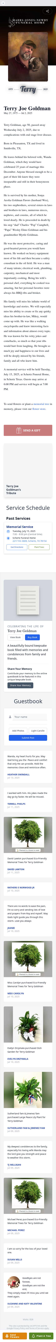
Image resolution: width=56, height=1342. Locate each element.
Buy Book (32, 637)
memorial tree (41, 404)
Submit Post (28, 737)
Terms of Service (36, 1328)
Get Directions (17, 547)
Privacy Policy (19, 1328)
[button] (28, 835)
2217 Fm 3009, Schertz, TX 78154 (30, 540)
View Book (15, 637)
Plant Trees (39, 547)
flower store (38, 409)
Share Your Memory (20, 685)
